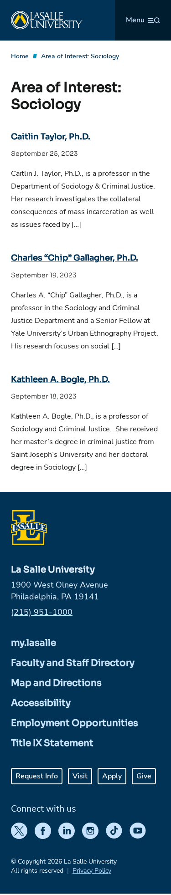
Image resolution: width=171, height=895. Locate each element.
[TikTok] (114, 831)
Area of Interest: (80, 56)
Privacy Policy (92, 870)
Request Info (37, 776)
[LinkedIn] (66, 831)
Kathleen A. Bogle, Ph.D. (60, 379)
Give (143, 776)
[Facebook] (43, 831)
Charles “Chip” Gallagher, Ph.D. (74, 258)
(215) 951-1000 (42, 612)
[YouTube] (138, 831)
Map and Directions (56, 683)
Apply (112, 776)
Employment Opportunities (74, 723)
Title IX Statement (52, 743)
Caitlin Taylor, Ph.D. (50, 137)
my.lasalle (33, 643)
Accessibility (41, 703)
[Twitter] (19, 831)
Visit (80, 776)
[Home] (47, 20)
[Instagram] (90, 831)
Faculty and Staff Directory (73, 663)
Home (20, 56)
